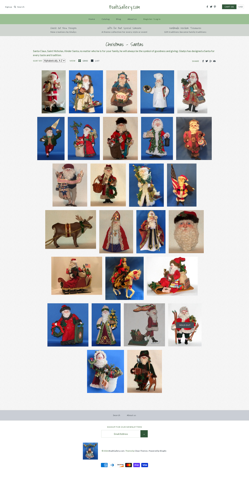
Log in (157, 19)
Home (92, 19)
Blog (118, 19)
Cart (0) (229, 6)
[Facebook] (207, 6)
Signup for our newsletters (124, 427)
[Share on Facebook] (203, 61)
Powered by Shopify (157, 451)
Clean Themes (141, 451)
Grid (85, 60)
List (97, 60)
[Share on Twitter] (206, 61)
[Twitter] (211, 6)
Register (147, 19)
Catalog (106, 19)
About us (132, 19)
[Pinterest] (214, 6)
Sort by (37, 60)
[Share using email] (214, 61)
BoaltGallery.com (116, 451)
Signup (8, 7)
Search (116, 415)
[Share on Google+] (210, 61)
